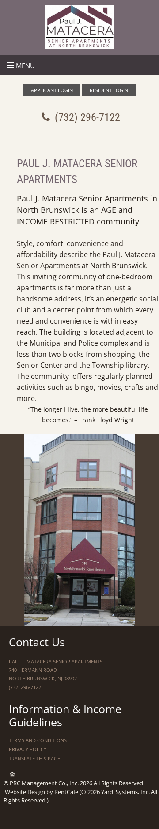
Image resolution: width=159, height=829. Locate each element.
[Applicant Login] (51, 90)
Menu (25, 65)
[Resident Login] (109, 90)
